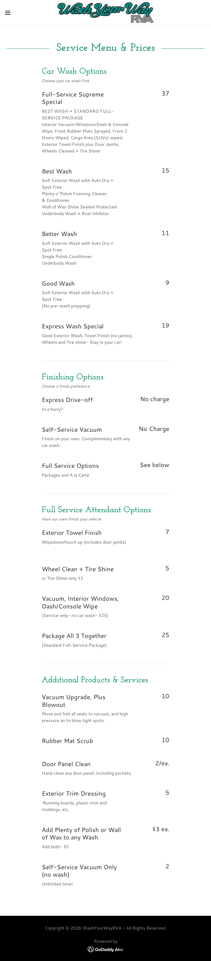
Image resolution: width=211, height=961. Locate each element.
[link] (105, 12)
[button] (17, 12)
